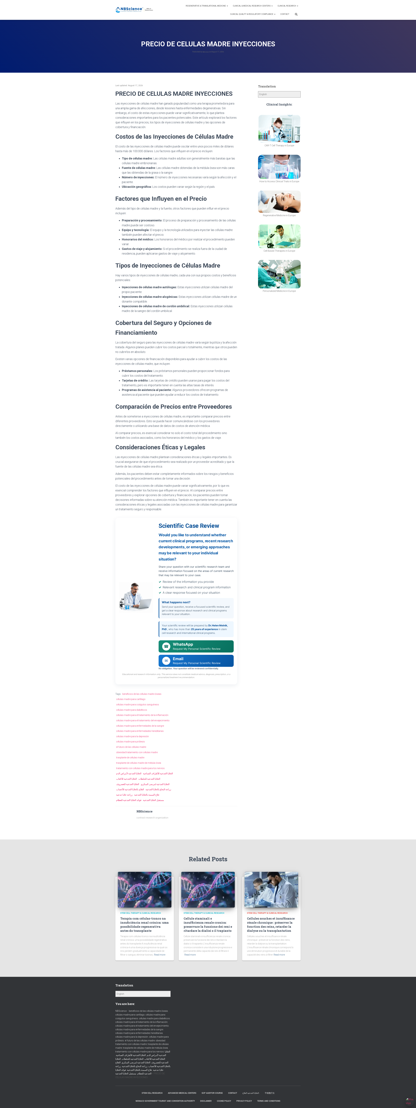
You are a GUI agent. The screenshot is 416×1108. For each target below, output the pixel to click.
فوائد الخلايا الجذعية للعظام (128, 800)
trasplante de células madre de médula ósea (138, 763)
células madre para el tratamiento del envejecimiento (142, 720)
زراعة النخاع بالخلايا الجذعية (158, 789)
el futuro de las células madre (131, 747)
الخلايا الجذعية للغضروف (127, 784)
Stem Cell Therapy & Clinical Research (140, 913)
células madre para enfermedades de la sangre (140, 726)
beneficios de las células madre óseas (141, 694)
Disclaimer (206, 1101)
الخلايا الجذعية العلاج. (250, 1093)
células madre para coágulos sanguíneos (137, 704)
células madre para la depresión (132, 736)
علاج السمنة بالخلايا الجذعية (146, 794)
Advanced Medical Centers (182, 1093)
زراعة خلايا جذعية (124, 794)
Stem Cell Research (152, 1093)
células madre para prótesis (130, 741)
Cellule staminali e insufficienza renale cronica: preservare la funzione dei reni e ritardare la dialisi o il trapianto (208, 925)
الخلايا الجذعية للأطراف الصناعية (158, 773)
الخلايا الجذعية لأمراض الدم (128, 773)
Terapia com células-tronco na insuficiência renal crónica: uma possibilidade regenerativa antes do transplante (144, 925)
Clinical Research (287, 6)
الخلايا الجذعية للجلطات (149, 779)
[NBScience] (134, 10)
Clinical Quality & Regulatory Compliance (252, 14)
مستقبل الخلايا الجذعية (153, 800)
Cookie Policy (224, 1101)
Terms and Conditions (268, 1101)
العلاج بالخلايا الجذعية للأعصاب (130, 789)
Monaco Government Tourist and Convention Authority (165, 1101)
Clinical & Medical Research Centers (252, 6)
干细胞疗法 (269, 1093)
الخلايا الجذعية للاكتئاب (126, 779)
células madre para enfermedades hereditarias (140, 731)
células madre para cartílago (130, 699)
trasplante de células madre (130, 757)
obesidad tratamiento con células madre (137, 752)
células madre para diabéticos (131, 710)
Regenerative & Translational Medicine (206, 6)
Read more (159, 954)
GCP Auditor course (212, 1093)
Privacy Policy (244, 1101)
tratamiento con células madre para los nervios (140, 768)
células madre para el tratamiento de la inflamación (142, 715)
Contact (284, 14)
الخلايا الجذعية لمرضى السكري (155, 784)
